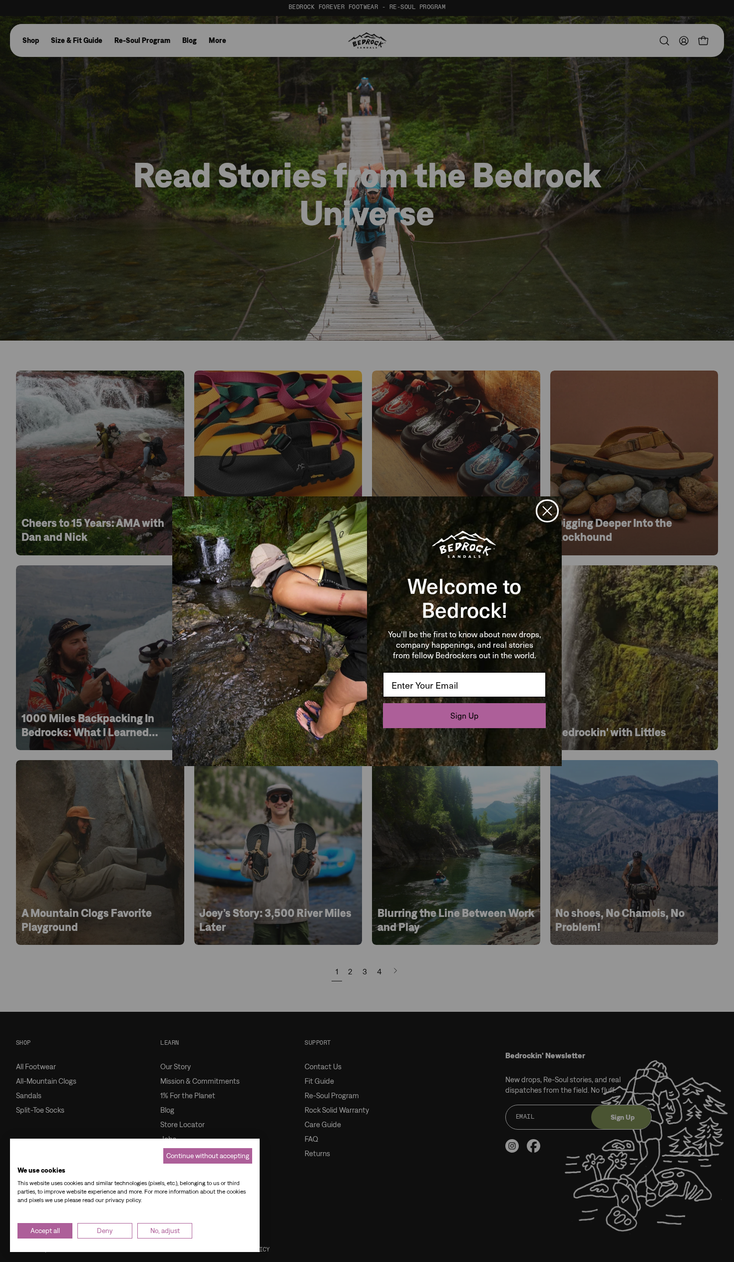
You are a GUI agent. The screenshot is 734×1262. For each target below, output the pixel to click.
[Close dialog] (547, 510)
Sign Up (464, 715)
